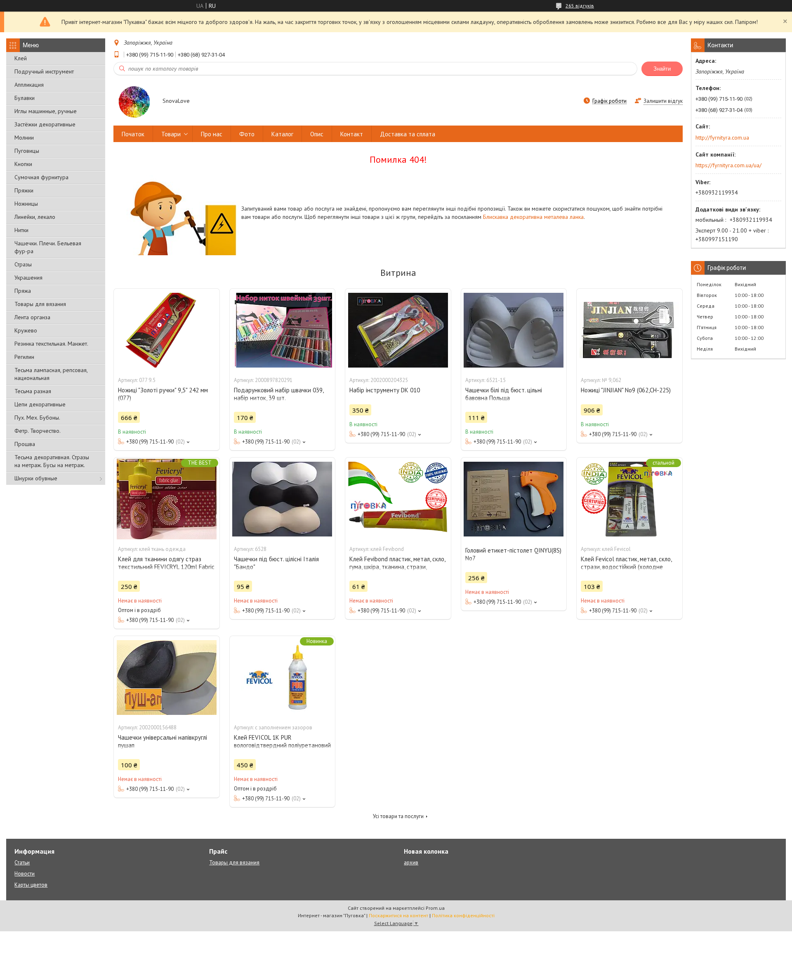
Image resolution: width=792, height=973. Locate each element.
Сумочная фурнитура (41, 177)
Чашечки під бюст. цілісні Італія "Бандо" (276, 563)
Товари (171, 134)
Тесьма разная (32, 391)
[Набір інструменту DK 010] (398, 330)
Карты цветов (30, 884)
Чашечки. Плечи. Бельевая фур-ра (47, 247)
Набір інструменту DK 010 (384, 390)
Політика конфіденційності (463, 915)
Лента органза (32, 317)
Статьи (22, 862)
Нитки (21, 230)
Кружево (25, 330)
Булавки (24, 98)
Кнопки (23, 164)
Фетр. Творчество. (37, 430)
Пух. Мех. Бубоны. (37, 417)
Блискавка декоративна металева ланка (533, 217)
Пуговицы (26, 150)
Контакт (351, 134)
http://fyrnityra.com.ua (722, 137)
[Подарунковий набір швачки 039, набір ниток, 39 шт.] (282, 330)
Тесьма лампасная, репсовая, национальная (50, 374)
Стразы (23, 264)
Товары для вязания (40, 304)
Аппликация (29, 84)
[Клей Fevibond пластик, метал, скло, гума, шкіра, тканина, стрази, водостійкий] (398, 499)
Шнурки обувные (35, 478)
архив (411, 862)
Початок (133, 134)
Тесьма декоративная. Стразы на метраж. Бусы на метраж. (51, 461)
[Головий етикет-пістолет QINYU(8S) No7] (514, 499)
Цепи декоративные (40, 404)
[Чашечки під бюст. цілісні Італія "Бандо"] (282, 499)
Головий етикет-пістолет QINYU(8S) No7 (513, 554)
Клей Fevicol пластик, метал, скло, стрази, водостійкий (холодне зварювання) (626, 567)
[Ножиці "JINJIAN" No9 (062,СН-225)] (629, 330)
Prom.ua (435, 908)
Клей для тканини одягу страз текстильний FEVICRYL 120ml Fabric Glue (166, 567)
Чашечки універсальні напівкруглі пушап (162, 741)
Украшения (28, 277)
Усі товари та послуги (398, 816)
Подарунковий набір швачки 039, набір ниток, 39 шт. (278, 394)
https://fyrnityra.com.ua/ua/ (728, 165)
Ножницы (26, 203)
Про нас (211, 134)
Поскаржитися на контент (398, 915)
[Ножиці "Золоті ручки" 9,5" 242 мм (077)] (166, 330)
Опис (316, 134)
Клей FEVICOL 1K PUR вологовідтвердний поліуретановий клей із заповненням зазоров (282, 745)
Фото (247, 134)
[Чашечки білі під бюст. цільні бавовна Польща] (514, 330)
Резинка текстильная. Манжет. (51, 343)
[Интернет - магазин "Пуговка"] (134, 102)
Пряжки (23, 190)
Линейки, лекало (34, 217)
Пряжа (22, 290)
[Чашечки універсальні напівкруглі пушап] (166, 677)
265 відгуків (580, 5)
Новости (24, 873)
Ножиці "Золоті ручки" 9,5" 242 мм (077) (163, 394)
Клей (20, 58)
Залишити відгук (663, 100)
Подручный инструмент (44, 71)
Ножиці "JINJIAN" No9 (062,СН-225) (626, 390)
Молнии (24, 137)
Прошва (24, 444)
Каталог (282, 134)
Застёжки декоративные (44, 124)
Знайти (662, 69)
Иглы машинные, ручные (45, 111)
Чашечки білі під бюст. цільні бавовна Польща (503, 394)
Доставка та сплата (407, 134)
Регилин (24, 357)
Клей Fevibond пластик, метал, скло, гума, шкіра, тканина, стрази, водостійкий (397, 567)
